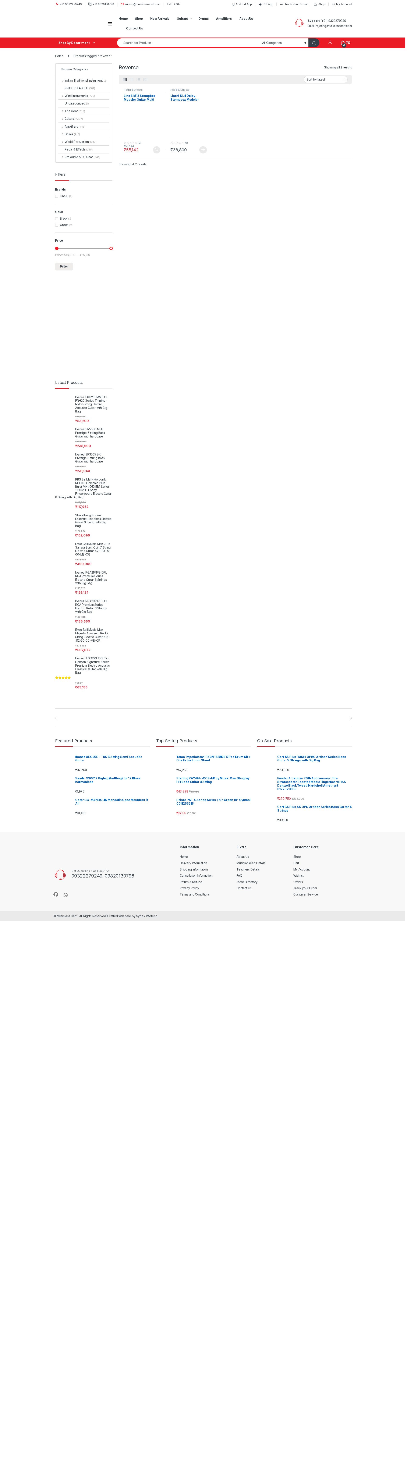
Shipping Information (194, 869)
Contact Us (134, 28)
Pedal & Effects (133, 89)
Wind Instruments (80, 96)
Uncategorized (77, 103)
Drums (203, 18)
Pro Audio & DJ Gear (82, 157)
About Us (246, 18)
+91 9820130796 (103, 4)
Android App (244, 4)
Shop (321, 4)
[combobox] (188, 42)
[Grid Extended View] (131, 79)
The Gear (75, 111)
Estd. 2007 (174, 4)
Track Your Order (295, 4)
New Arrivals (159, 18)
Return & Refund (191, 882)
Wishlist (298, 875)
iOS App (268, 4)
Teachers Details (248, 869)
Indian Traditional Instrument (85, 80)
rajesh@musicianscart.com (142, 4)
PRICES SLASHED (80, 88)
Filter (64, 266)
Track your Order (305, 888)
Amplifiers (224, 18)
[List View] (138, 79)
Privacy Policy (189, 888)
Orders (298, 882)
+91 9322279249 (71, 4)
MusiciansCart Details (251, 863)
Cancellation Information (196, 875)
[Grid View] (125, 79)
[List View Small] (145, 79)
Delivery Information (193, 863)
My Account (344, 4)
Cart (296, 863)
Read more (203, 149)
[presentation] (351, 718)
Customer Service (305, 894)
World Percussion (80, 141)
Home (123, 18)
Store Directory (247, 882)
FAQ (239, 875)
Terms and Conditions (195, 894)
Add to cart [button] (156, 149)
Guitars (182, 18)
